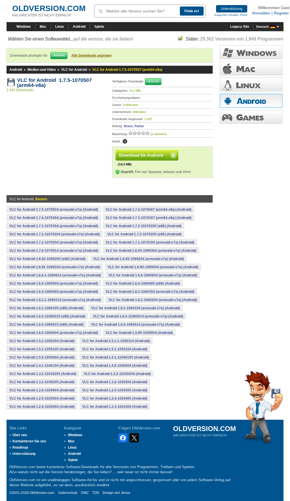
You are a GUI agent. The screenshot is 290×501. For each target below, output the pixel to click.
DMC (85, 493)
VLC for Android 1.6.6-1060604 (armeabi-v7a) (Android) (152, 275)
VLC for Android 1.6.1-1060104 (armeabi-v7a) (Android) (135, 308)
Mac (43, 27)
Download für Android (141, 155)
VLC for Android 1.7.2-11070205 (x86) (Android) (144, 226)
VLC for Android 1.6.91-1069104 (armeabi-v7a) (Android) (54, 267)
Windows (23, 27)
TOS (95, 493)
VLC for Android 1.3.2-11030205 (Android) (42, 374)
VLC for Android (74, 70)
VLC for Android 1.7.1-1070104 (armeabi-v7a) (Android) (150, 242)
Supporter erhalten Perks (230, 14)
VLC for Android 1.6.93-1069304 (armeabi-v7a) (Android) (151, 251)
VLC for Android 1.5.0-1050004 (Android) (41, 357)
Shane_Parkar (133, 126)
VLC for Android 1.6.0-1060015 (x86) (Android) (46, 325)
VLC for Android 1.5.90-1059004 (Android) (139, 333)
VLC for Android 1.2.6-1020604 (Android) (41, 390)
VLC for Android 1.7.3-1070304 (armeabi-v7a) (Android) (53, 226)
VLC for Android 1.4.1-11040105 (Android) (115, 357)
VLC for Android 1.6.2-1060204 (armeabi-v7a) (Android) (152, 300)
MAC (251, 68)
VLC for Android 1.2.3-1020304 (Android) (114, 407)
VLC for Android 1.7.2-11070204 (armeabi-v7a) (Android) (54, 234)
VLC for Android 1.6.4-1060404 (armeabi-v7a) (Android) (53, 292)
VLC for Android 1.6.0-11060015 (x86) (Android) (47, 316)
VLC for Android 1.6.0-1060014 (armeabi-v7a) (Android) (135, 325)
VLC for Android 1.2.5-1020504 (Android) (41, 398)
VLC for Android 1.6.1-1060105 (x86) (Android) (46, 308)
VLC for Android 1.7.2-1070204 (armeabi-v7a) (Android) (53, 242)
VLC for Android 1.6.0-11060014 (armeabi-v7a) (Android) (138, 316)
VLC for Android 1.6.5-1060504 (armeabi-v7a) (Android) (53, 283)
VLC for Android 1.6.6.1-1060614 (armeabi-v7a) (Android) (55, 275)
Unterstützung (231, 9)
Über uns (19, 435)
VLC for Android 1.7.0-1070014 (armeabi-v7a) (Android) (53, 251)
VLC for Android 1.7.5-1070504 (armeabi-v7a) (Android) (53, 210)
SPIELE (251, 117)
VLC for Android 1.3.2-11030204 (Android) (117, 374)
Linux (59, 27)
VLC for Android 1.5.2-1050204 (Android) (41, 341)
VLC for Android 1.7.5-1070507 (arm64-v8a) (54, 82)
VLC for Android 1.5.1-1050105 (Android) (41, 349)
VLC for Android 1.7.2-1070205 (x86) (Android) (144, 234)
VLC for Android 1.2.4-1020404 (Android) (41, 407)
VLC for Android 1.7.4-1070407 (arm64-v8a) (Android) (148, 210)
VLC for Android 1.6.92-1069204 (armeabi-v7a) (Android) (138, 259)
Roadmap (20, 447)
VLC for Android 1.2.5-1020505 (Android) (114, 390)
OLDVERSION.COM (49, 8)
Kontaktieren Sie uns (29, 441)
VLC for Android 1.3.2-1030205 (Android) (41, 382)
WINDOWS (251, 52)
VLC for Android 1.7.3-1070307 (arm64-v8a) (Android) (148, 218)
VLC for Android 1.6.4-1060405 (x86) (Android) (143, 283)
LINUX (251, 84)
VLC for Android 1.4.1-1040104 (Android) (41, 366)
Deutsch (262, 26)
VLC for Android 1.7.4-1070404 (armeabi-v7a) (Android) (53, 218)
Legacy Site (239, 27)
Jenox (125, 493)
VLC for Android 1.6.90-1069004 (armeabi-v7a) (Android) (153, 267)
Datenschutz (68, 493)
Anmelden (261, 13)
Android (79, 27)
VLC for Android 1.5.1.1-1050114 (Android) (116, 341)
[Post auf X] (125, 141)
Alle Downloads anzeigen (91, 55)
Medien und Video (41, 70)
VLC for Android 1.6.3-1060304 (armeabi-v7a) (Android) (150, 292)
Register (281, 13)
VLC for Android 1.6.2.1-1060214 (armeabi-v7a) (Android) (55, 300)
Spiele (99, 27)
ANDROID (251, 101)
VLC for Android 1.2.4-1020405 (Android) (114, 398)
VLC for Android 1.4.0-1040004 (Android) (114, 366)
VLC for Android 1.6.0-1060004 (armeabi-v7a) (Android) (53, 333)
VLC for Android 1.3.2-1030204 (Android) (114, 382)
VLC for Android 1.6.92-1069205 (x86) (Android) (47, 259)
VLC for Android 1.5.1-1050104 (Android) (114, 349)
